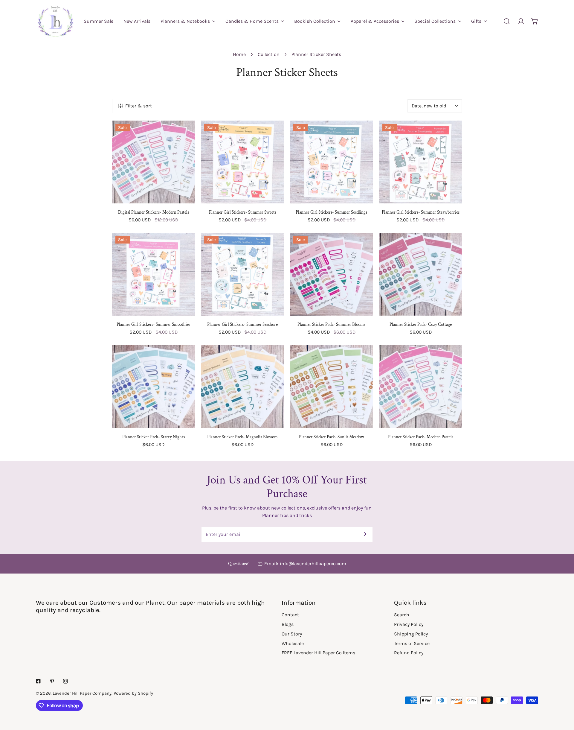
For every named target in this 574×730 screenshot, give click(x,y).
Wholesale (293, 643)
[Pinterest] (52, 681)
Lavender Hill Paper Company (82, 693)
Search (401, 615)
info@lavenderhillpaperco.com (313, 563)
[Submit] (364, 534)
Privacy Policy (408, 624)
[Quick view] (183, 196)
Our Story (292, 634)
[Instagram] (65, 681)
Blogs (288, 624)
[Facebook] (38, 681)
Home (239, 54)
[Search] (507, 21)
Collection (269, 54)
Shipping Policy (411, 634)
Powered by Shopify (133, 693)
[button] (535, 21)
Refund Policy (408, 653)
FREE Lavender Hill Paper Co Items (318, 653)
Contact (290, 615)
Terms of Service (412, 643)
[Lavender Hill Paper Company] (55, 21)
